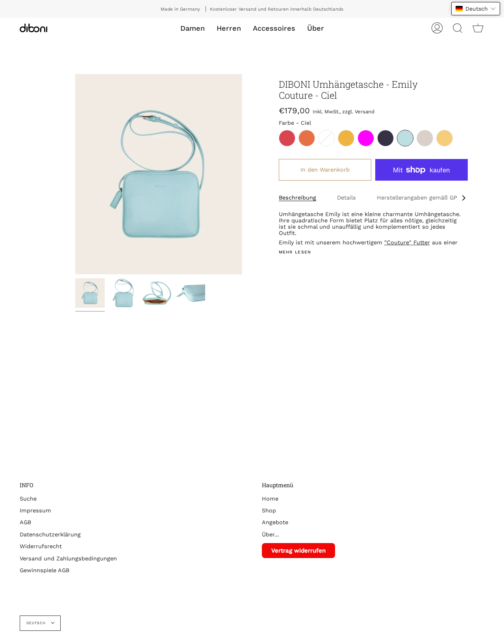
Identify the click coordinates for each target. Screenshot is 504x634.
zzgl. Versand (358, 112)
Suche (28, 498)
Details (346, 197)
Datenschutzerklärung (50, 534)
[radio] (287, 138)
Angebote (275, 522)
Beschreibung (297, 197)
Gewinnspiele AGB (44, 570)
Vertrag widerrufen (298, 550)
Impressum (35, 510)
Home (270, 498)
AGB (25, 522)
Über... (270, 534)
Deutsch (37, 623)
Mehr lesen (295, 252)
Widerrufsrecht (41, 546)
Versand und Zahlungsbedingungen (68, 558)
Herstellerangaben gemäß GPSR (421, 197)
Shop (269, 510)
